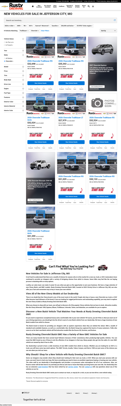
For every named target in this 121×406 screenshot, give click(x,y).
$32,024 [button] (35, 122)
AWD (19, 26)
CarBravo (61, 6)
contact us (88, 367)
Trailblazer (23, 31)
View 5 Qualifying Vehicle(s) (97, 87)
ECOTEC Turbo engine (84, 26)
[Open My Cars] (92, 6)
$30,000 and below (67, 26)
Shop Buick (55, 6)
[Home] (5, 6)
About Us (84, 6)
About (77, 393)
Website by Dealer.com (25, 393)
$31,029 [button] (66, 179)
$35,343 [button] (66, 64)
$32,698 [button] (35, 64)
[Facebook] (26, 1)
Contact (69, 393)
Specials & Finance (70, 6)
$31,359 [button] (35, 236)
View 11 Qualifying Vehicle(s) (35, 200)
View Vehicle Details (41, 83)
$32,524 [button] (97, 120)
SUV (31, 26)
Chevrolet (34, 31)
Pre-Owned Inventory (47, 6)
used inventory (43, 367)
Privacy (85, 393)
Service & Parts (77, 6)
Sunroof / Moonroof (42, 26)
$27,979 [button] (66, 120)
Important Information (95, 89)
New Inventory (39, 6)
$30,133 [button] (97, 179)
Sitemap (94, 393)
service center (73, 367)
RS (25, 26)
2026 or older (9, 26)
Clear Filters (45, 31)
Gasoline (55, 26)
